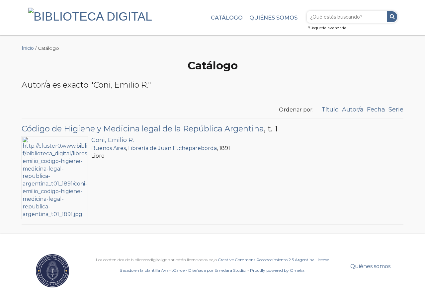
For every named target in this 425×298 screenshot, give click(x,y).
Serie (395, 109)
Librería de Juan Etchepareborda (172, 148)
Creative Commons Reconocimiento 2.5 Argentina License (273, 259)
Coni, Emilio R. (112, 140)
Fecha (376, 109)
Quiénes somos (273, 17)
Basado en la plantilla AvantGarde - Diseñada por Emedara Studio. (183, 270)
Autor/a (353, 109)
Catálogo (227, 17)
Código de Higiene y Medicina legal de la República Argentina (143, 128)
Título (330, 109)
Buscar (392, 16)
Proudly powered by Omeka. (277, 270)
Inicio (28, 48)
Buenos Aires (108, 148)
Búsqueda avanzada (326, 27)
